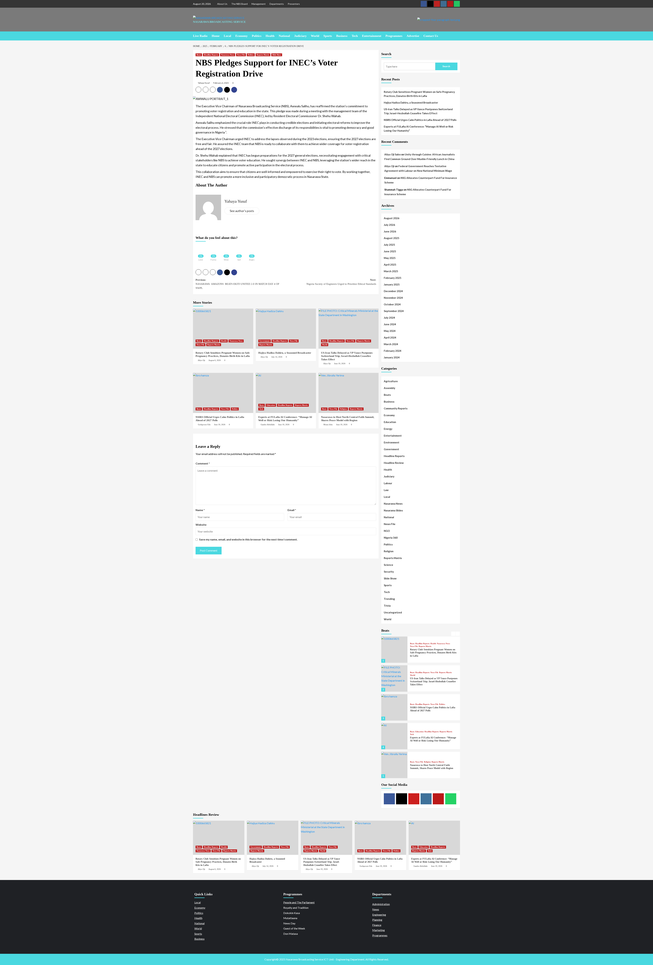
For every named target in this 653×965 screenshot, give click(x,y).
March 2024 (391, 344)
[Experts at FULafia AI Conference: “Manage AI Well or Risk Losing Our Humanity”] (286, 393)
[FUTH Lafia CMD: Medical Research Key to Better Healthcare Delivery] (394, 765)
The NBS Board (239, 3)
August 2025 (391, 238)
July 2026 (389, 224)
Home (216, 36)
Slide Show (276, 55)
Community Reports (395, 408)
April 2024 (390, 337)
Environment (391, 442)
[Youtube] (437, 4)
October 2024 (392, 304)
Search (386, 54)
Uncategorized (393, 612)
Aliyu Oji (201, 360)
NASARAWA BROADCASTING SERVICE (219, 21)
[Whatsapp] (457, 4)
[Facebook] (424, 4)
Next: (341, 281)
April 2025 (390, 264)
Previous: (237, 283)
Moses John (328, 425)
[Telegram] (450, 4)
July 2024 (389, 317)
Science (388, 564)
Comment (203, 463)
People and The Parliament (299, 902)
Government (264, 341)
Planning (377, 919)
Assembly (389, 388)
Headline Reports (211, 55)
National (284, 36)
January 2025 (392, 284)
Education (271, 405)
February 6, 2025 (221, 83)
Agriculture (391, 381)
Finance (376, 925)
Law (386, 490)
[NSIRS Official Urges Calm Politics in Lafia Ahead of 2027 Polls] (223, 393)
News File (241, 55)
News (375, 909)
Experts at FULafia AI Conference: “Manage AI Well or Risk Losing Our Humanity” (418, 128)
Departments (277, 3)
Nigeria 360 (391, 537)
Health (270, 36)
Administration (381, 904)
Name (200, 510)
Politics (256, 36)
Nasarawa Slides (393, 510)
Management (259, 3)
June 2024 (390, 324)
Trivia (387, 605)
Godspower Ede (204, 425)
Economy (241, 36)
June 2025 (390, 251)
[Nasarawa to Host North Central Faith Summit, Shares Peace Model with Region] (349, 393)
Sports (327, 36)
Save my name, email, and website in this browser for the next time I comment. (248, 539)
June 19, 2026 (339, 363)
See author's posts (242, 211)
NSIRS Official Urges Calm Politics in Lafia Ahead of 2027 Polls (420, 119)
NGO (387, 530)
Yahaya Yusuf (204, 83)
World (315, 36)
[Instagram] (444, 4)
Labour (388, 483)
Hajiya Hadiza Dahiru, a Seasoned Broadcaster (284, 352)
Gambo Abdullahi (268, 425)
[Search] (458, 36)
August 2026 (391, 218)
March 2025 (391, 271)
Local (227, 36)
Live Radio (200, 36)
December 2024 (393, 291)
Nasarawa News (227, 55)
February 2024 (392, 350)
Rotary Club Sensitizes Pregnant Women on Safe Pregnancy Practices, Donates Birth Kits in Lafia (419, 93)
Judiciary (300, 36)
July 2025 (389, 244)
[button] (198, 89)
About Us (222, 3)
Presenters (294, 3)
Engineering (379, 914)
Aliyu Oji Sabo (392, 154)
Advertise (413, 36)
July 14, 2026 (276, 357)
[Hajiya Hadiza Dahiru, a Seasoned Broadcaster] (286, 329)
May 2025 (390, 257)
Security (389, 571)
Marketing (378, 930)
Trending (389, 598)
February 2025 (392, 277)
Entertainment (371, 36)
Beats (199, 55)
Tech (355, 36)
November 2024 (393, 297)
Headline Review (394, 462)
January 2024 (392, 357)
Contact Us (430, 36)
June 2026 (390, 231)
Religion (343, 409)
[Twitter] (430, 4)
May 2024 (390, 330)
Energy (388, 428)
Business (341, 36)
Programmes (394, 36)
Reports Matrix (263, 55)
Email (292, 510)
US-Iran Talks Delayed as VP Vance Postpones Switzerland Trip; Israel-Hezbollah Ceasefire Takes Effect (347, 356)
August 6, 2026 (214, 360)
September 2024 (394, 310)
